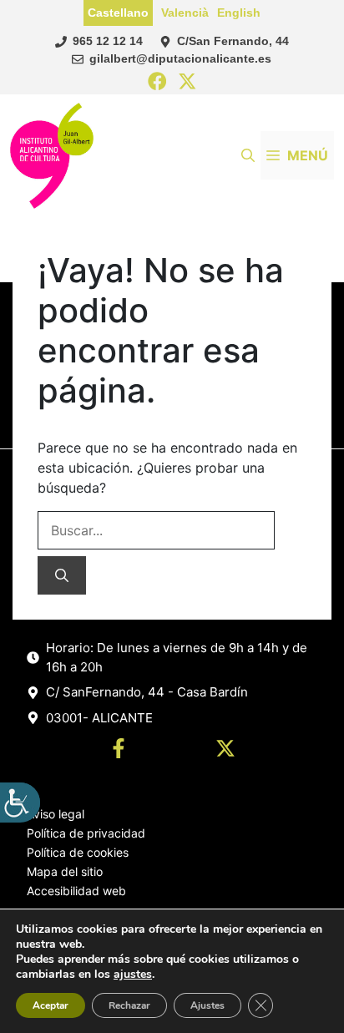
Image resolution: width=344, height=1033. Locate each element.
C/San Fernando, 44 (233, 41)
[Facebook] (157, 82)
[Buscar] (62, 575)
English (239, 12)
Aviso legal (55, 814)
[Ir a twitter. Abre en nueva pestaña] (225, 750)
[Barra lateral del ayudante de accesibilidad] (20, 802)
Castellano (118, 12)
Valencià (185, 12)
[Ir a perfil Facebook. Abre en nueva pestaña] (119, 750)
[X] (187, 82)
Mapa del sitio (65, 871)
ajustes (133, 974)
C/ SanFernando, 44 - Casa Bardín (147, 692)
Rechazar (129, 1005)
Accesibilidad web (76, 891)
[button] (248, 155)
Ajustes (207, 1005)
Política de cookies (78, 852)
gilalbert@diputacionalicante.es (180, 58)
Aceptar (50, 1005)
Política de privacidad (86, 833)
